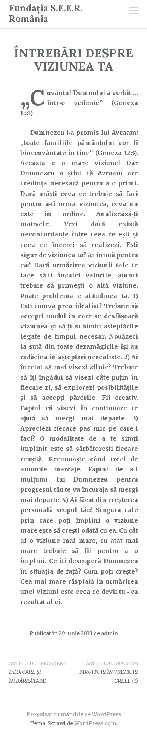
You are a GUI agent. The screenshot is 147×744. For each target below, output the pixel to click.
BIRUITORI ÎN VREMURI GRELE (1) (108, 673)
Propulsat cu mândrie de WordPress (73, 714)
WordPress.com (95, 723)
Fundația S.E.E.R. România (46, 13)
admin (109, 633)
